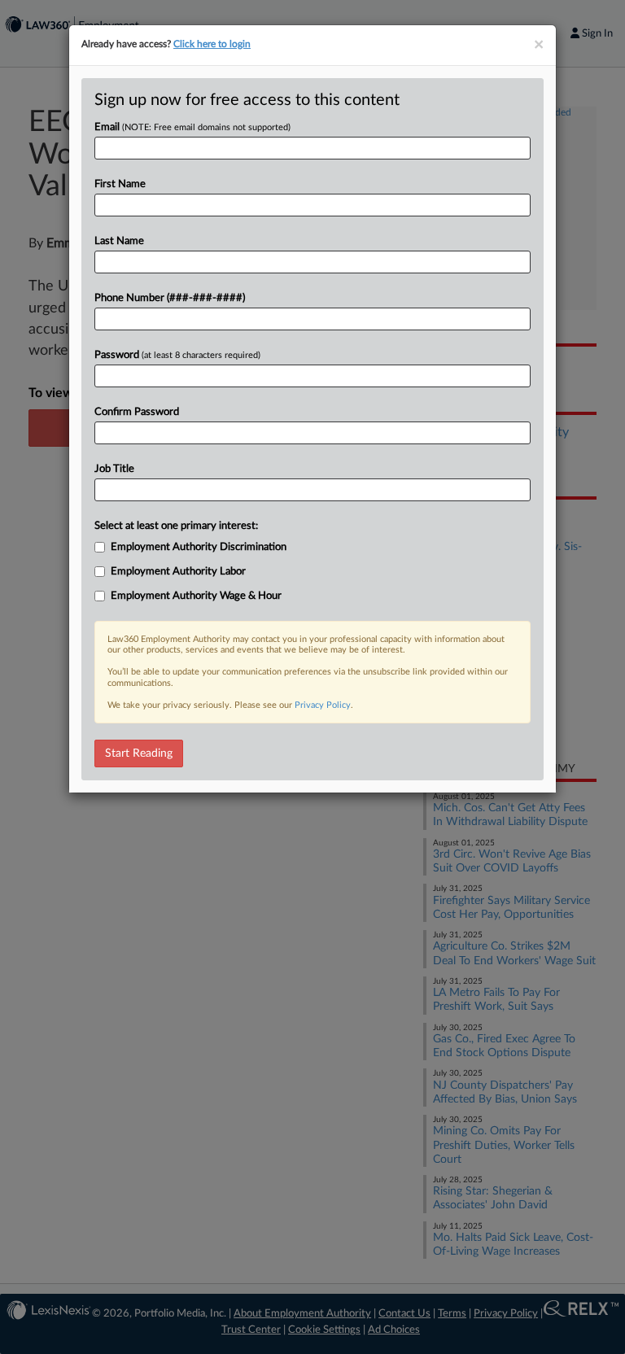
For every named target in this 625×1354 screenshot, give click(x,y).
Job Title (114, 469)
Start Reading (139, 753)
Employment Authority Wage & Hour (196, 596)
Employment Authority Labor (178, 571)
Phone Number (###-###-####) (169, 298)
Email (192, 127)
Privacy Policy (323, 705)
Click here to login (212, 44)
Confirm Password (136, 412)
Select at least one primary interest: (176, 526)
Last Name (119, 241)
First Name (120, 184)
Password (177, 355)
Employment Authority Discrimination (198, 547)
